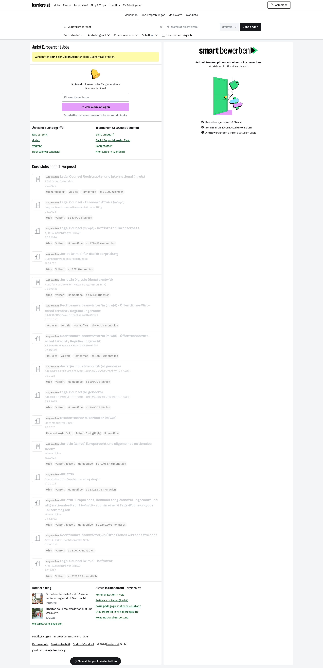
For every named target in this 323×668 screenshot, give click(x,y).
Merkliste (192, 15)
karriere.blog (41, 588)
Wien (49, 217)
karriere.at (133, 588)
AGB (85, 636)
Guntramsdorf (105, 134)
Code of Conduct (83, 644)
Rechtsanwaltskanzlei (46, 151)
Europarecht (39, 134)
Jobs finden (250, 27)
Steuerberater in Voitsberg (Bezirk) (117, 611)
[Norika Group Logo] (49, 651)
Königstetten (104, 146)
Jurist (36, 140)
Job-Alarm (175, 15)
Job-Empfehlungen (153, 15)
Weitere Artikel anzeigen (47, 623)
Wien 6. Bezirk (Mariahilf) (110, 151)
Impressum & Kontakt (67, 636)
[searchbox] (95, 97)
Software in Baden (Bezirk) (112, 600)
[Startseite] (43, 5)
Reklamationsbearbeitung (112, 617)
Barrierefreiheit (60, 644)
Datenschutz (40, 644)
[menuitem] (75, 35)
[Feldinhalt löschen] (161, 27)
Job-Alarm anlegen (97, 107)
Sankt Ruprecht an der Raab (113, 140)
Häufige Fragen (41, 636)
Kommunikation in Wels (110, 594)
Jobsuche (131, 15)
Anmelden (281, 5)
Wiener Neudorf (55, 191)
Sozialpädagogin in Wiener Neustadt (118, 606)
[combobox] (113, 27)
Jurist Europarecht (46, 47)
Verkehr (37, 146)
